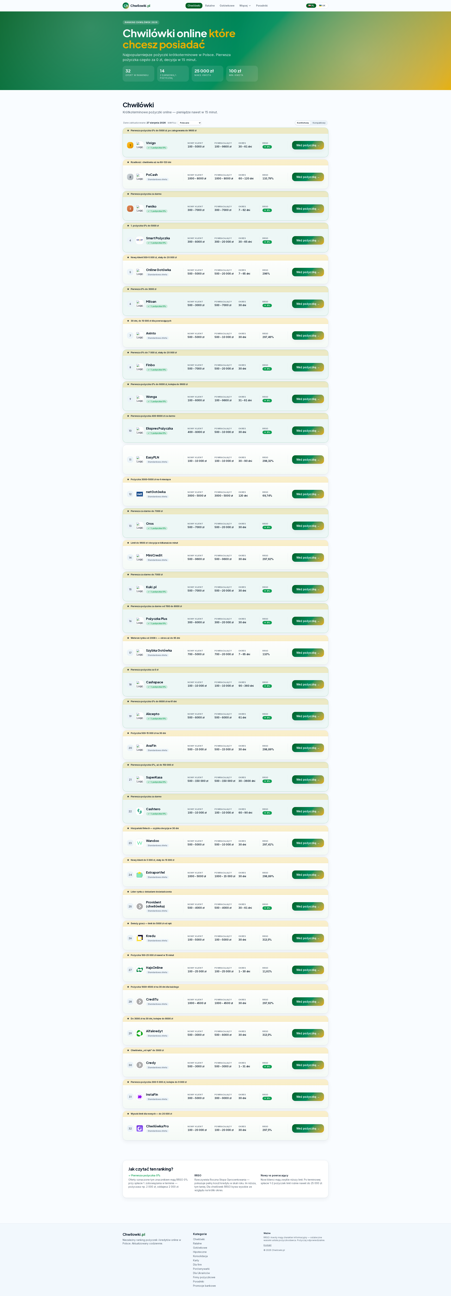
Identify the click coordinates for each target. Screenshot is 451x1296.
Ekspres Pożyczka (159, 428)
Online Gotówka (158, 270)
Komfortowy (303, 123)
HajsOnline (154, 967)
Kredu (150, 936)
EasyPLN (152, 457)
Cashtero (153, 809)
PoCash (152, 175)
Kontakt (267, 1245)
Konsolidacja (200, 1256)
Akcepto (152, 714)
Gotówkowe (227, 5)
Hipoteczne (200, 1251)
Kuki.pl (151, 587)
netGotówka (156, 492)
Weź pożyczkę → (308, 145)
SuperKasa (154, 777)
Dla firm (197, 1264)
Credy (151, 1063)
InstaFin (152, 1094)
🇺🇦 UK (322, 5)
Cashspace (154, 682)
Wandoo (152, 841)
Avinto (151, 333)
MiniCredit (154, 555)
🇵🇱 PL (311, 5)
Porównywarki (201, 1268)
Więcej (243, 5)
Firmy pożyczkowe (204, 1277)
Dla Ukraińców (201, 1273)
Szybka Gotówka (159, 650)
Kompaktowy (319, 123)
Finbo (150, 365)
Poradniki (262, 5)
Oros (150, 523)
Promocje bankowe (204, 1285)
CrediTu (152, 999)
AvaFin (151, 745)
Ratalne (210, 5)
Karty (196, 1260)
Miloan (151, 301)
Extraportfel (155, 872)
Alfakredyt (154, 1031)
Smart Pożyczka (158, 238)
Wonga (151, 397)
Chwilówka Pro (157, 1126)
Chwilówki (194, 5)
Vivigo (151, 143)
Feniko (151, 206)
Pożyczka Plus (156, 619)
